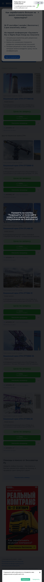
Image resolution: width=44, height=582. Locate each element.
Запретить (36, 579)
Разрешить (25, 579)
